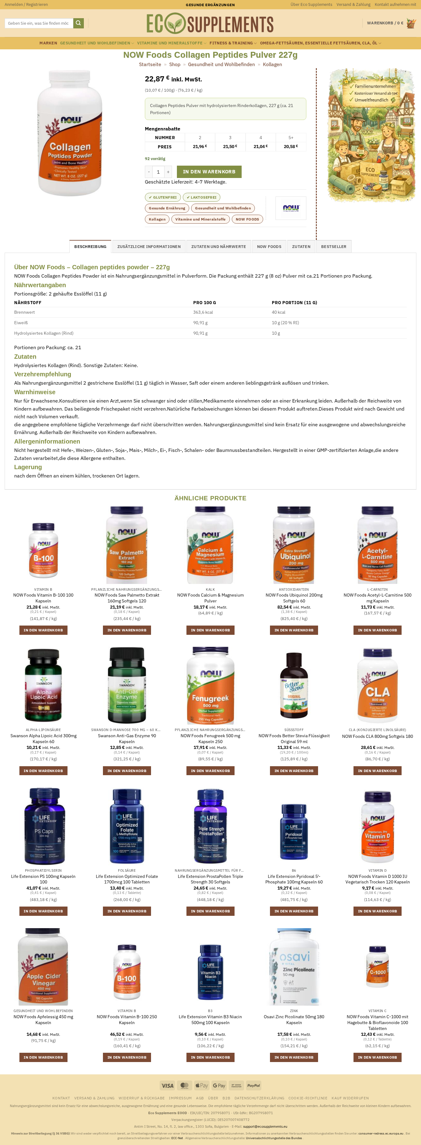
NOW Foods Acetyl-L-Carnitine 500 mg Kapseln (377, 598)
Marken (48, 43)
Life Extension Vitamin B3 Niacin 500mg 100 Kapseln (210, 1019)
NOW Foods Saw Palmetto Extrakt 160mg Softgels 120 (127, 598)
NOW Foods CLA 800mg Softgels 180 (377, 736)
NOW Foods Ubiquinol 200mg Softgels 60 (294, 598)
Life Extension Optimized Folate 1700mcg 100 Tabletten (127, 879)
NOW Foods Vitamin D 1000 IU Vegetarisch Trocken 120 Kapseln (377, 879)
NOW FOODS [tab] (269, 246)
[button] (26, 4)
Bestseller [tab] (334, 246)
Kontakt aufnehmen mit (395, 4)
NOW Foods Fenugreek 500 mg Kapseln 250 (210, 738)
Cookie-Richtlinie (307, 1097)
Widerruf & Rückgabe (142, 1097)
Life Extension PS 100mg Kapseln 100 (43, 879)
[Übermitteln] (78, 23)
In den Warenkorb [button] (43, 630)
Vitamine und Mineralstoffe (169, 43)
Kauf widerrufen (350, 1097)
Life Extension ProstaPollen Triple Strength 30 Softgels (210, 879)
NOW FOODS (247, 219)
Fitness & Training (231, 43)
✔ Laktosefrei (202, 197)
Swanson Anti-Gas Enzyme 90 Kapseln (127, 738)
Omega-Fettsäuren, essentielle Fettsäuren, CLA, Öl (319, 43)
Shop (174, 64)
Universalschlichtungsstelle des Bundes (274, 1138)
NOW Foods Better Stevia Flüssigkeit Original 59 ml (294, 738)
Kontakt (61, 1097)
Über (213, 1097)
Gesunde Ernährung (167, 208)
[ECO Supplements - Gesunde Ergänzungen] (210, 23)
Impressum (180, 1097)
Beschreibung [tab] (90, 246)
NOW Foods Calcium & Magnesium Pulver (210, 598)
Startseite (150, 64)
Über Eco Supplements (311, 4)
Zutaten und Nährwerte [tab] (218, 246)
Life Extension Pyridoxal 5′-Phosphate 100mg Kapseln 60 (294, 879)
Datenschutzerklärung (259, 1097)
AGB (200, 1097)
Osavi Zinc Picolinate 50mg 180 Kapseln (294, 1019)
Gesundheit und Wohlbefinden (95, 43)
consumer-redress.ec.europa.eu (381, 1133)
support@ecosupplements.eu (265, 1126)
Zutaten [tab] (301, 246)
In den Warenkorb (209, 171)
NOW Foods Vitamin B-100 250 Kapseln (127, 1019)
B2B (226, 1097)
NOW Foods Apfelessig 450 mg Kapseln (43, 1019)
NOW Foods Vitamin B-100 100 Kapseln (43, 598)
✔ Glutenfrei (163, 197)
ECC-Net (177, 1138)
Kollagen (272, 64)
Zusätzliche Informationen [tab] (149, 246)
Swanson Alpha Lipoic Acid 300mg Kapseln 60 (43, 738)
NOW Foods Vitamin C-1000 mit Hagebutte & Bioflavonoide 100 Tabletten (377, 1022)
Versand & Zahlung (353, 4)
